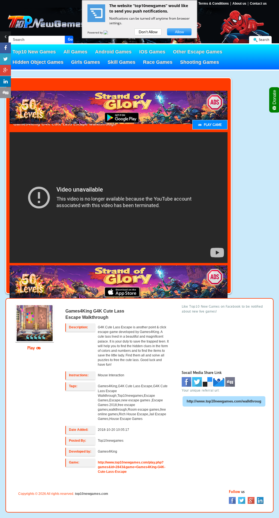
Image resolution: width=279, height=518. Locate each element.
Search (264, 40)
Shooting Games (199, 62)
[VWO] (109, 32)
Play (31, 347)
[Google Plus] (251, 500)
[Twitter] (241, 500)
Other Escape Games (197, 51)
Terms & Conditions (213, 3)
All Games (75, 51)
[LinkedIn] (260, 500)
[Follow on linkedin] (5, 81)
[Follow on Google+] (5, 70)
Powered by (95, 32)
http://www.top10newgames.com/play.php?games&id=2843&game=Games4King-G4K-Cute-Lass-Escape (131, 467)
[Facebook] (232, 500)
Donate (274, 98)
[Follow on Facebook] (5, 48)
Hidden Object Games (38, 62)
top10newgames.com (91, 494)
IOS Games (152, 51)
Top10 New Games (34, 51)
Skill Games (121, 62)
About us (239, 3)
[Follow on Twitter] (5, 59)
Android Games (113, 51)
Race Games (157, 62)
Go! (70, 39)
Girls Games (85, 62)
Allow (179, 32)
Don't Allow (148, 32)
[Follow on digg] (5, 92)
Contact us (258, 3)
